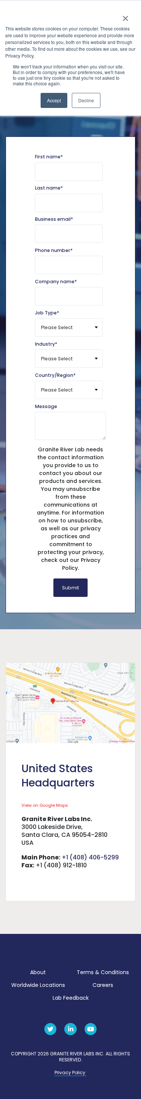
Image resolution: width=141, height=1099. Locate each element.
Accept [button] (54, 100)
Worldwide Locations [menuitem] (38, 985)
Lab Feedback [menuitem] (71, 998)
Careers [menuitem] (102, 985)
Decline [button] (86, 100)
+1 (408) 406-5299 (90, 857)
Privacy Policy (70, 1072)
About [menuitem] (38, 972)
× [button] (125, 15)
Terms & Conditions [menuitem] (103, 972)
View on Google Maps (44, 805)
